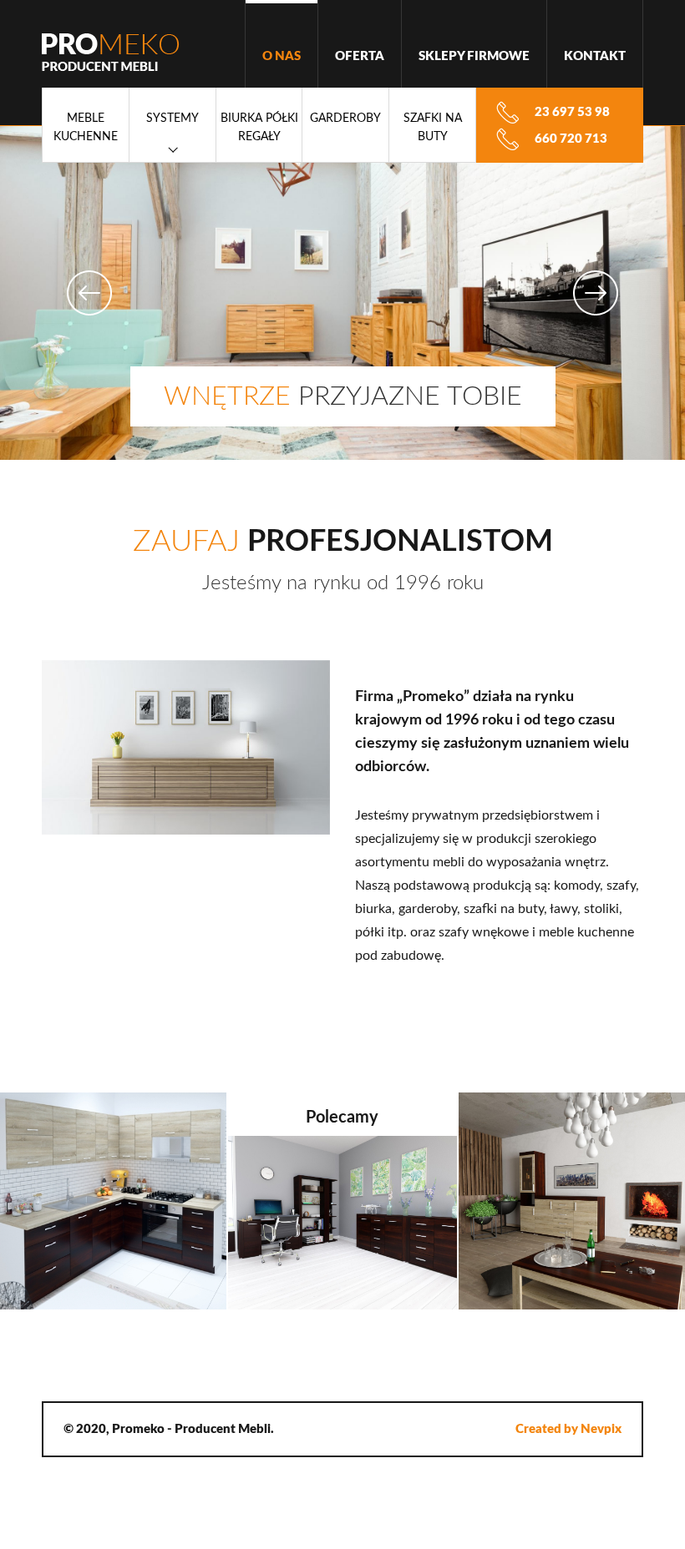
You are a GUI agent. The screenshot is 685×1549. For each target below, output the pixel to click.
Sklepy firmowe (474, 56)
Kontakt (595, 56)
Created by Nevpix (568, 1429)
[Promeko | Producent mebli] (111, 52)
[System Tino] (571, 1200)
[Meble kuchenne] (114, 1200)
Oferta (359, 56)
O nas (281, 56)
